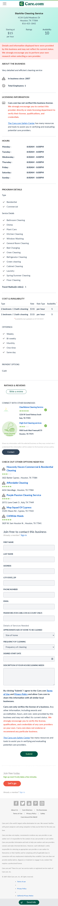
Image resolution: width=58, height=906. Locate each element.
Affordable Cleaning (17, 483)
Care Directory (27, 810)
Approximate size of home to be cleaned (22, 630)
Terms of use (21, 881)
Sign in (24, 535)
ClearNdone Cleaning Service (31, 407)
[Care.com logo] (30, 4)
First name (8, 542)
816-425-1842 (29, 24)
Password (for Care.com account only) (22, 613)
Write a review (16, 391)
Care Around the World (29, 817)
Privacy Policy (21, 694)
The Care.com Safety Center (16, 738)
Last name (8, 554)
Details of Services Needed (16, 625)
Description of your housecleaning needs (23, 665)
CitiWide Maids (15, 516)
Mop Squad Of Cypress (19, 507)
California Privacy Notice (25, 896)
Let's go (12, 783)
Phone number (10, 589)
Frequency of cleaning (14, 642)
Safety (42, 813)
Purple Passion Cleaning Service (24, 495)
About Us (14, 810)
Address (7, 566)
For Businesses (42, 810)
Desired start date (12, 654)
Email (6, 601)
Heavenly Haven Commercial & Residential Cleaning (30, 469)
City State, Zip (9, 578)
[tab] (29, 625)
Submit (29, 754)
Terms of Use (17, 813)
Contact (10, 452)
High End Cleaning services (30, 423)
